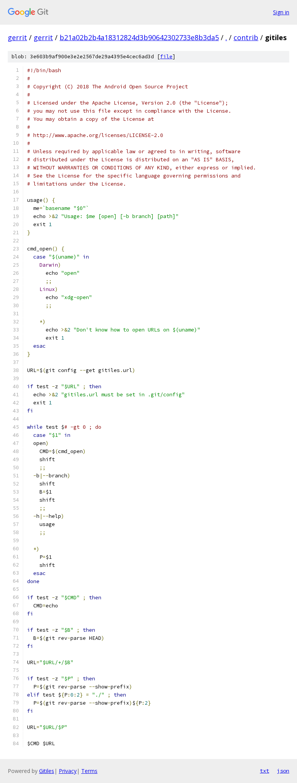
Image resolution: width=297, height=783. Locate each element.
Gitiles (46, 771)
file (166, 56)
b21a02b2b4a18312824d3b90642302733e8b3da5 (139, 37)
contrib (246, 37)
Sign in (281, 12)
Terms (89, 771)
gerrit (17, 37)
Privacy (68, 771)
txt (264, 770)
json (283, 770)
